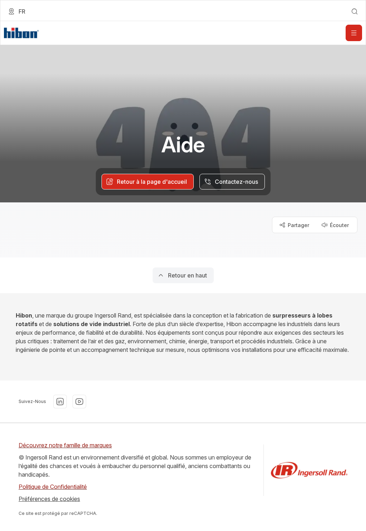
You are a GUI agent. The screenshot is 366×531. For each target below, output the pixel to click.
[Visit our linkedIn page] (60, 401)
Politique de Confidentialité (53, 486)
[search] (354, 11)
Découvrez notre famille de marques (65, 445)
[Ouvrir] (354, 33)
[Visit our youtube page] (79, 401)
